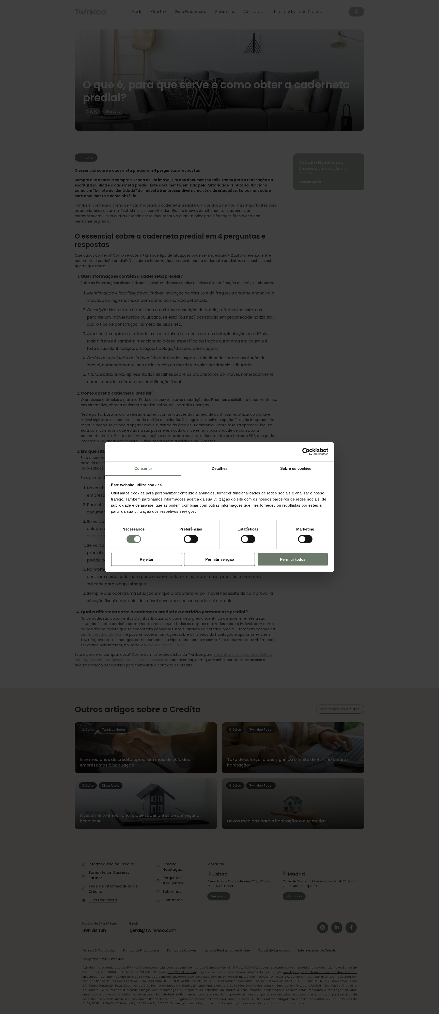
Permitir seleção (219, 559)
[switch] (191, 539)
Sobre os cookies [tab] (295, 468)
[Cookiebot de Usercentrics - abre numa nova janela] (306, 452)
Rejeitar (146, 559)
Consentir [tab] (143, 468)
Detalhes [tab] (219, 468)
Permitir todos (292, 559)
